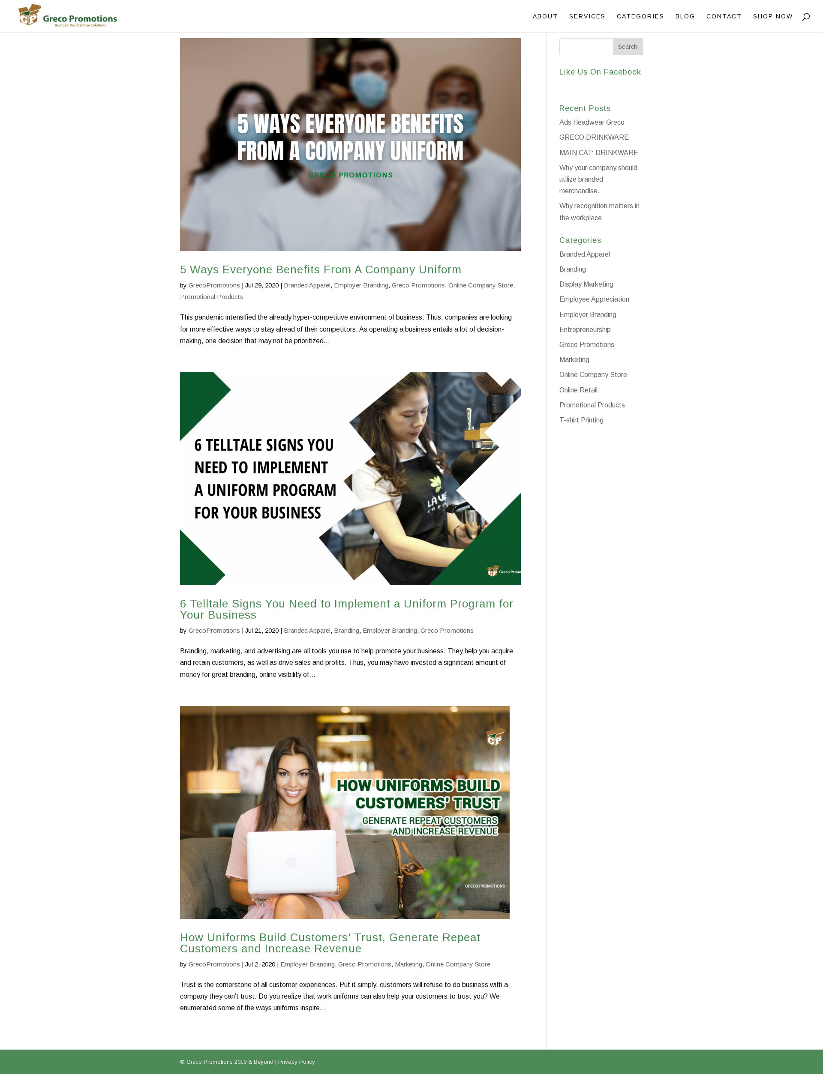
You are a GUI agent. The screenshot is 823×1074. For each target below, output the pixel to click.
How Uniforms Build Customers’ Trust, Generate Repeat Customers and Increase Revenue (330, 943)
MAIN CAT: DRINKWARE (598, 152)
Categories (640, 16)
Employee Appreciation (594, 299)
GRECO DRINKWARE (594, 137)
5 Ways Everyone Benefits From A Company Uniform (321, 269)
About (545, 16)
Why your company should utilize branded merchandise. (598, 179)
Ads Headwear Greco (592, 122)
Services (587, 16)
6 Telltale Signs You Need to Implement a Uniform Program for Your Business (347, 609)
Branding (346, 630)
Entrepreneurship (585, 329)
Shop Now (773, 16)
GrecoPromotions (214, 285)
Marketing (408, 964)
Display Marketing (586, 284)
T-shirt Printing (581, 420)
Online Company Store (480, 285)
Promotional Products (211, 296)
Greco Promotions (418, 285)
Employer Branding (361, 285)
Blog (685, 16)
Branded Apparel (307, 285)
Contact (724, 16)
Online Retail (578, 390)
